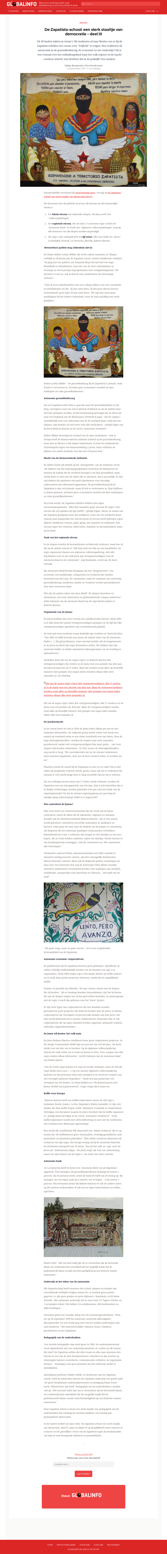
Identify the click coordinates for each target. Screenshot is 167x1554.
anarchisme (28, 11)
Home (50, 1545)
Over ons (98, 1545)
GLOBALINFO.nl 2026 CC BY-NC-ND (83, 1549)
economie (13, 11)
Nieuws (83, 23)
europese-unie (95, 11)
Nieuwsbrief (113, 1545)
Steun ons (85, 1545)
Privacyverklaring (66, 1545)
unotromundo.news (85, 192)
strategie (61, 11)
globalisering (77, 11)
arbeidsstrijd (45, 11)
